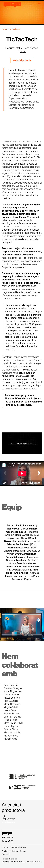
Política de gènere (9, 859)
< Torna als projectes (11, 29)
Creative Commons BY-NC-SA (14, 847)
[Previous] (5, 473)
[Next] (39, 473)
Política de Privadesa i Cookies (14, 851)
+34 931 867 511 (8, 837)
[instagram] (3, 841)
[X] (12, 841)
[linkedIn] (6, 841)
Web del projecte (22, 60)
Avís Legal (6, 854)
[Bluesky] (9, 841)
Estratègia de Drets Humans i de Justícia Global (22, 862)
